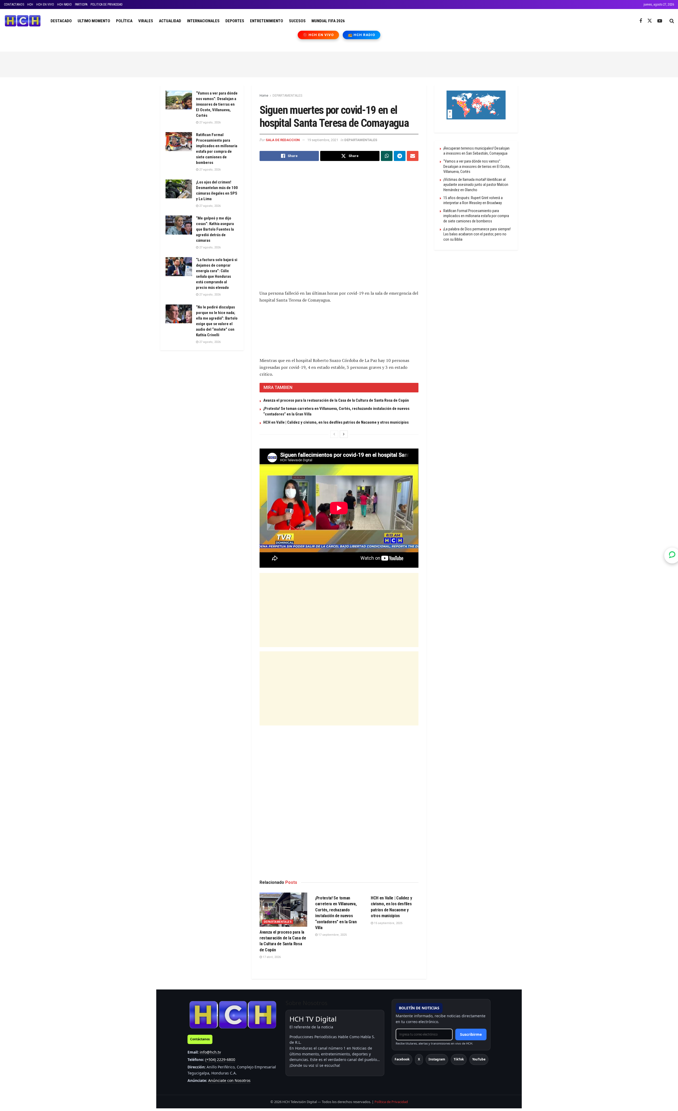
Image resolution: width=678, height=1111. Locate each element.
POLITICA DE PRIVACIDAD (107, 4)
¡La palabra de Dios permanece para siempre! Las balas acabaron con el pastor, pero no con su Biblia (477, 234)
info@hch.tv (210, 1052)
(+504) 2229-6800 (220, 1059)
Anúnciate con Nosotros (229, 1080)
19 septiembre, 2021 (322, 140)
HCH (30, 4)
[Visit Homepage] (22, 21)
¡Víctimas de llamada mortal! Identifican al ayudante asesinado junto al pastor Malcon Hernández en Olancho (475, 184)
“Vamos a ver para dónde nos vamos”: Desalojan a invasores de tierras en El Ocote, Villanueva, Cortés (217, 104)
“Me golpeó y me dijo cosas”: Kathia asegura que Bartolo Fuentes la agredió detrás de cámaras (215, 229)
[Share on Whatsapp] (386, 156)
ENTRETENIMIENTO (266, 21)
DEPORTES (234, 21)
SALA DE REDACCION (283, 140)
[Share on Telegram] (399, 156)
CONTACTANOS (14, 4)
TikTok (459, 1059)
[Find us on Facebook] (640, 21)
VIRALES (145, 21)
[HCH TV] (233, 1014)
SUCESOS (297, 21)
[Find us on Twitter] (649, 21)
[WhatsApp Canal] (672, 555)
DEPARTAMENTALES (287, 95)
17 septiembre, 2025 (332, 935)
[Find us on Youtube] (659, 21)
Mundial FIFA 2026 (328, 21)
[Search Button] (672, 21)
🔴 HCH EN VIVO (318, 35)
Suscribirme (471, 1034)
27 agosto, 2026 (209, 122)
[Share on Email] (412, 156)
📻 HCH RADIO (361, 35)
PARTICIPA (81, 4)
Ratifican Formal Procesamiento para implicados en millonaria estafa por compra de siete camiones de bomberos (476, 216)
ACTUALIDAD (170, 21)
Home (264, 95)
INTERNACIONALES (203, 21)
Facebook (402, 1059)
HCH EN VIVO (45, 4)
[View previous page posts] (334, 434)
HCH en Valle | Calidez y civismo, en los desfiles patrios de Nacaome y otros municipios (336, 422)
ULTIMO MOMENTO (94, 21)
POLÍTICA (124, 21)
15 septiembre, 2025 (387, 923)
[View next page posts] (344, 434)
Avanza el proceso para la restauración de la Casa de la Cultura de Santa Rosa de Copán (336, 400)
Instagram (437, 1059)
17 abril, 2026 (271, 957)
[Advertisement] (339, 63)
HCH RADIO (64, 4)
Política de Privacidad (391, 1101)
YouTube (478, 1059)
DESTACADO (61, 21)
